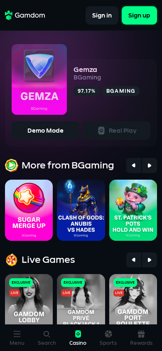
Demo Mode (45, 130)
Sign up (139, 15)
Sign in (102, 15)
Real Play (123, 130)
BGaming (87, 77)
